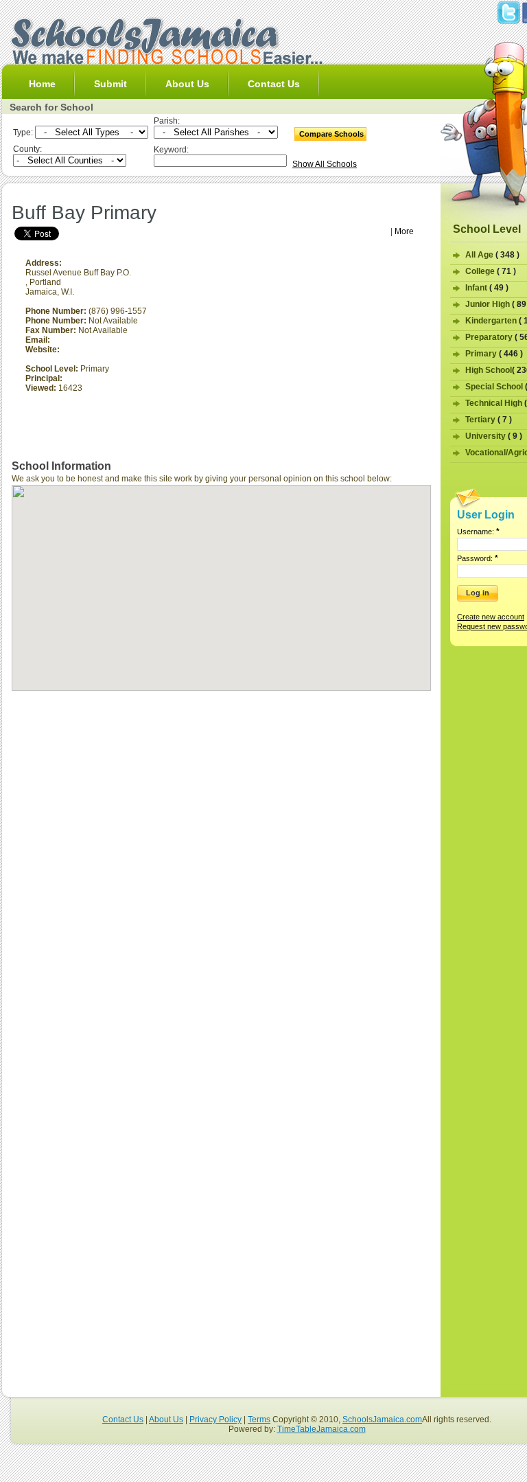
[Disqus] (221, 864)
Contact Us (274, 83)
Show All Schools (324, 164)
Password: (477, 558)
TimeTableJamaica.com (321, 1429)
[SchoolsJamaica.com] (166, 62)
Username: (478, 531)
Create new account (490, 617)
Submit (110, 83)
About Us (187, 83)
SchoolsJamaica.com (382, 1419)
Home (42, 83)
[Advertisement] (170, 195)
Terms (259, 1419)
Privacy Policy (215, 1419)
